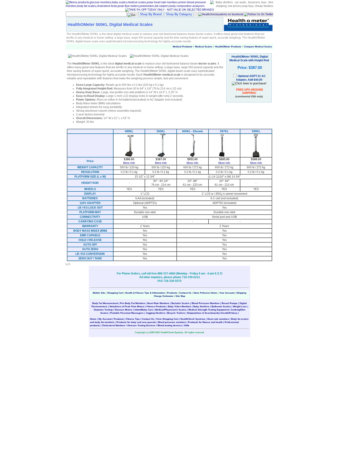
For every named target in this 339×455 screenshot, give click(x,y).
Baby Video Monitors (179, 306)
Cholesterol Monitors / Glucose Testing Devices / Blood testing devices (142, 325)
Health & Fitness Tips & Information (145, 293)
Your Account (226, 293)
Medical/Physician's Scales (170, 309)
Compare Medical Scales (258, 46)
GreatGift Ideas (229, 313)
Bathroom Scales (221, 306)
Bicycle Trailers (176, 313)
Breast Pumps (230, 303)
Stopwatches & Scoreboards (203, 313)
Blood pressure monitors (172, 322)
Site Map (180, 296)
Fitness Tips (133, 319)
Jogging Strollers (155, 313)
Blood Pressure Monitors (206, 303)
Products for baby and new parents (136, 322)
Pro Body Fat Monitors (132, 303)
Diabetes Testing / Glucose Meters (113, 309)
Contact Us (185, 293)
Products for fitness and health (205, 322)
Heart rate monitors (218, 319)
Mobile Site (99, 293)
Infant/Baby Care (143, 309)
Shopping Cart (115, 293)
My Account (105, 319)
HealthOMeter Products (228, 46)
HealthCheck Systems (192, 319)
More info (129, 163)
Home (214, 293)
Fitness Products (156, 306)
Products (172, 293)
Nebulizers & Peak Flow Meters (127, 306)
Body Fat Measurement (105, 303)
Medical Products (182, 46)
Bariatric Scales (180, 303)
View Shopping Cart (167, 319)
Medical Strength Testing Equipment (208, 309)
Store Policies (201, 293)
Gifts (186, 325)
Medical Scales (203, 46)
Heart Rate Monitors (158, 303)
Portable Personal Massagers (127, 313)
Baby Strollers (201, 306)
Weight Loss (240, 306)
